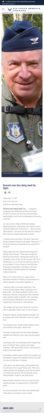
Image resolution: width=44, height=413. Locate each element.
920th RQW (35, 391)
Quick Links (8, 408)
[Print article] (5, 192)
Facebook (17, 393)
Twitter (29, 393)
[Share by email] (9, 192)
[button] (9, 4)
